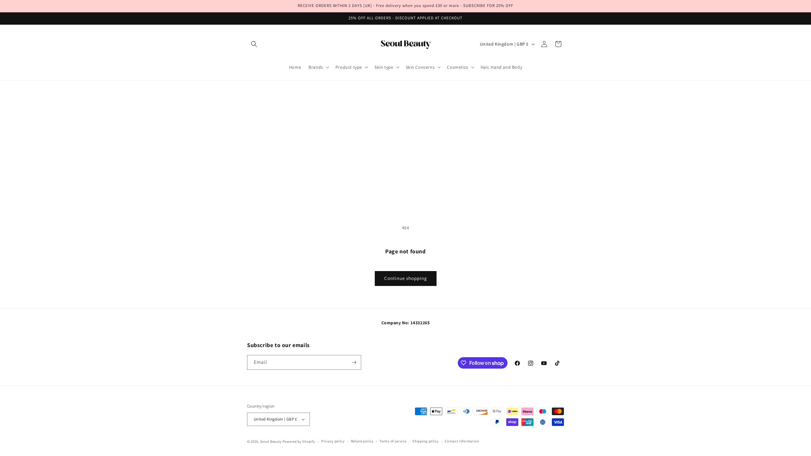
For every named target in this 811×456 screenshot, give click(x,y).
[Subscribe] (354, 362)
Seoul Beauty (271, 441)
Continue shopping (405, 278)
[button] (254, 44)
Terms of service (393, 441)
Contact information (462, 441)
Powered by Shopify (299, 441)
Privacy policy (333, 441)
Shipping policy (425, 441)
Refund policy (362, 441)
